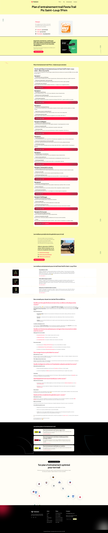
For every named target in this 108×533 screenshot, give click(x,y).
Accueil (48, 513)
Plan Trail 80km (58, 516)
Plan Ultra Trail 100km (59, 517)
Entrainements (49, 517)
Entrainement (69, 1)
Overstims (56, 368)
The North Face (39, 387)
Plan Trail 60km (58, 514)
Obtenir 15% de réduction (39, 259)
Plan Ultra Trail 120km (59, 519)
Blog (47, 516)
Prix (64, 1)
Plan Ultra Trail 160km (59, 520)
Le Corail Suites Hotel (41, 339)
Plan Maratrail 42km (59, 513)
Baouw (48, 370)
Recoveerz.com (49, 522)
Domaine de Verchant (41, 335)
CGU (47, 519)
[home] (35, 2)
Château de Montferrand (48, 344)
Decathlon (74, 375)
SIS (59, 368)
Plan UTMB (57, 522)
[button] (60, 1)
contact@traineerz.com (70, 513)
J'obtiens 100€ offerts (38, 51)
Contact (75, 1)
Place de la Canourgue (50, 349)
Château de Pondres (40, 337)
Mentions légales (49, 520)
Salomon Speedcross (69, 382)
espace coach (65, 415)
